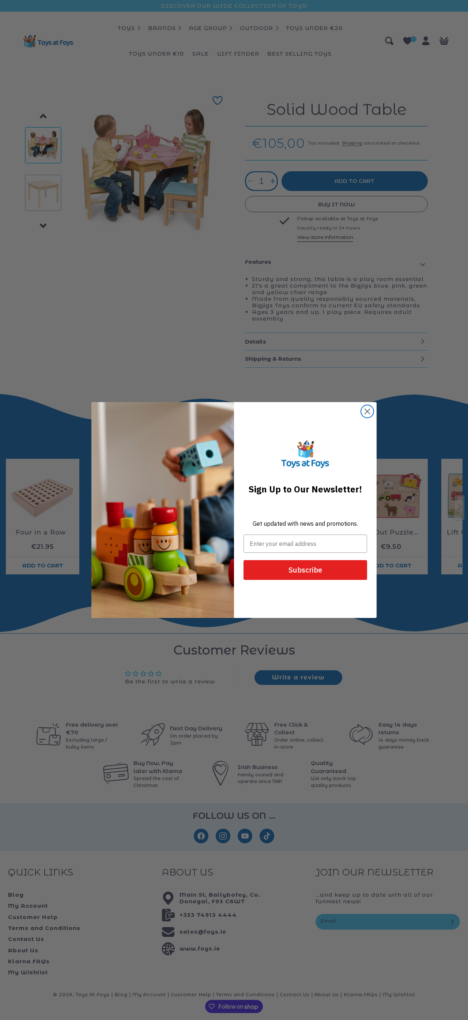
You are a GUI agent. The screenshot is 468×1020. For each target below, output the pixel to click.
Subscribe (305, 570)
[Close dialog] (367, 411)
